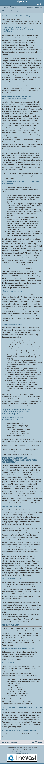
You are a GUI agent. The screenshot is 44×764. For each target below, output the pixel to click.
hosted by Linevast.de (22, 753)
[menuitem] (6, 7)
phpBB (16, 747)
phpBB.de (30, 749)
